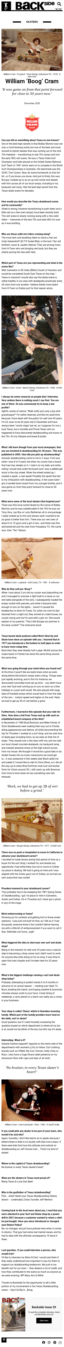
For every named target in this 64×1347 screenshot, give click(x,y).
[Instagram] (49, 1342)
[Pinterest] (54, 1342)
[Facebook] (43, 1342)
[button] (59, 4)
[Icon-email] (60, 1342)
